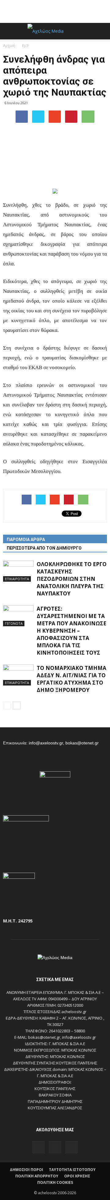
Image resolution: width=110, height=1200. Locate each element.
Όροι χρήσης (77, 1176)
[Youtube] (71, 1147)
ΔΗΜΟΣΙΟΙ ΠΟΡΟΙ (26, 1169)
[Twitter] (55, 1147)
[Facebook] (38, 1147)
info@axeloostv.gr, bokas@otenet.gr (64, 742)
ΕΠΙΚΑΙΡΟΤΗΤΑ (17, 578)
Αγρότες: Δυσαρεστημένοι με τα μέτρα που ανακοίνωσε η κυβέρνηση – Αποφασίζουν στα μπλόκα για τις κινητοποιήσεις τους (71, 630)
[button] (101, 31)
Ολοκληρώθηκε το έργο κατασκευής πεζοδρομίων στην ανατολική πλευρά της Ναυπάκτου (72, 579)
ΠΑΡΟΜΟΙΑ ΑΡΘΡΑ (26, 539)
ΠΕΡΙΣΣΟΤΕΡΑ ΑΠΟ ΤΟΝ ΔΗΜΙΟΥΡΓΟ (44, 548)
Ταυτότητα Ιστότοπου (72, 1169)
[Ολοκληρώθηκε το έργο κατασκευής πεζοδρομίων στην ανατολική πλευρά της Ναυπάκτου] (18, 571)
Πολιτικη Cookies (55, 1182)
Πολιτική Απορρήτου (36, 1176)
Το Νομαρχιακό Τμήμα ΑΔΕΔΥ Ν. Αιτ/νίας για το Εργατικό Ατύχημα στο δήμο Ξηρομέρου (71, 678)
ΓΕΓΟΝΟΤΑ (14, 623)
